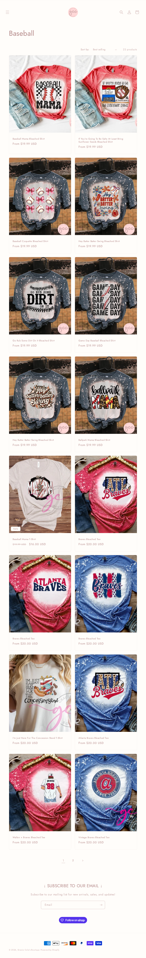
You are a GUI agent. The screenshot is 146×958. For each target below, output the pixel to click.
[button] (7, 12)
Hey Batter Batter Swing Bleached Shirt (99, 241)
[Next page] (83, 860)
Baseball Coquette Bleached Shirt (30, 241)
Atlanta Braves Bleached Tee (94, 738)
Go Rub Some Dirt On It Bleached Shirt (33, 340)
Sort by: (85, 49)
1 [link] (63, 860)
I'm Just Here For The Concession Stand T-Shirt (38, 738)
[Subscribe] (101, 905)
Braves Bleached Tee (89, 539)
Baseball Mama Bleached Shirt (29, 138)
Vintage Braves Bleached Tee (94, 837)
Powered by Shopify (50, 949)
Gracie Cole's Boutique (29, 949)
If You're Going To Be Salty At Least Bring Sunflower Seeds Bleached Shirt (101, 140)
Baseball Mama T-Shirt (24, 539)
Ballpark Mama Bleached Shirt (94, 440)
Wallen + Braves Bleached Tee (29, 837)
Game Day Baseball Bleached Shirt (97, 340)
